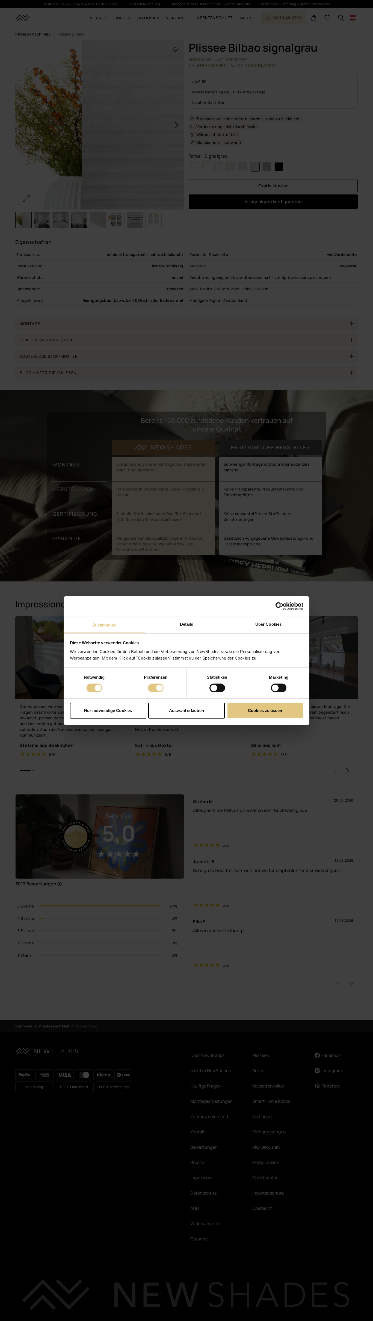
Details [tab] (186, 624)
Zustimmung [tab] (105, 624)
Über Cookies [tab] (268, 624)
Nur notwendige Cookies (108, 710)
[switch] (156, 688)
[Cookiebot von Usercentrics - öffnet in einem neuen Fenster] (279, 606)
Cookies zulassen (265, 710)
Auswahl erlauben (186, 710)
